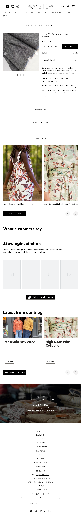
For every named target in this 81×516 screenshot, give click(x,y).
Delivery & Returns (40, 439)
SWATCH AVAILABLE (50, 82)
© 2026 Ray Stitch (34, 511)
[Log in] (67, 6)
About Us (40, 455)
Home (26, 25)
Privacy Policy (40, 443)
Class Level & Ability (40, 462)
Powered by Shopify (47, 511)
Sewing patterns (55, 13)
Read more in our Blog (15, 372)
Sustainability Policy (40, 446)
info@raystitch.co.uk (42, 475)
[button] (5, 53)
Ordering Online (40, 435)
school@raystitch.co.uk (43, 478)
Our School (40, 459)
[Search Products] (62, 6)
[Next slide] (75, 213)
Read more (9, 362)
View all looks (15, 214)
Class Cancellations (40, 466)
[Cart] (73, 6)
